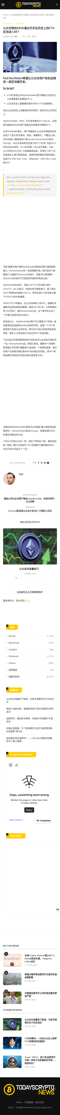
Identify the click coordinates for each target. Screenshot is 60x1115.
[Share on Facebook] (38, 462)
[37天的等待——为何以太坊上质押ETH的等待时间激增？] (12, 1043)
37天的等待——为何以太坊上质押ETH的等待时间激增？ (41, 1040)
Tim (15, 36)
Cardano (31, 649)
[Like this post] (35, 462)
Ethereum (31, 656)
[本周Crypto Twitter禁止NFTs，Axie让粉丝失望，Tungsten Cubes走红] (12, 960)
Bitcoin (31, 636)
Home (6, 14)
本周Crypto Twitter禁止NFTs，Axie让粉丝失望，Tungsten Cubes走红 (40, 958)
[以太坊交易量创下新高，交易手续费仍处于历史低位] (30, 546)
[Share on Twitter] (41, 462)
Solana (31, 663)
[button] (5, 553)
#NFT (9, 185)
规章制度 (31, 669)
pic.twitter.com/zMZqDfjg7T (29, 185)
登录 (27, 600)
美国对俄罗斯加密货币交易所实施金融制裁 (41, 976)
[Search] (56, 4)
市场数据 (28, 1102)
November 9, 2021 (16, 192)
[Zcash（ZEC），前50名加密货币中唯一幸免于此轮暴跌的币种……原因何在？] (12, 1062)
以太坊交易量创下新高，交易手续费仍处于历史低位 (41, 1021)
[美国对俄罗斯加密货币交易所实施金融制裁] (12, 979)
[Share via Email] (48, 462)
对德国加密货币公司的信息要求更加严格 (41, 994)
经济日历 (39, 1102)
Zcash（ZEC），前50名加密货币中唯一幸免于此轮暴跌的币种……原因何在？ (40, 1060)
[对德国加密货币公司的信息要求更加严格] (12, 998)
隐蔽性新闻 (31, 676)
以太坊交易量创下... (30, 568)
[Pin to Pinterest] (45, 462)
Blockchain (31, 642)
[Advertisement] (30, 230)
